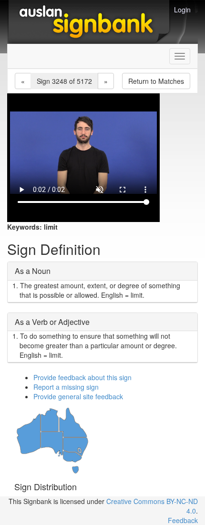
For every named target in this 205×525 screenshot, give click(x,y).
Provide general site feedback (78, 396)
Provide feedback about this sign (82, 377)
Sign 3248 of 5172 (64, 81)
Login (182, 9)
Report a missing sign (66, 387)
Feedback (183, 520)
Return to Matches (156, 81)
